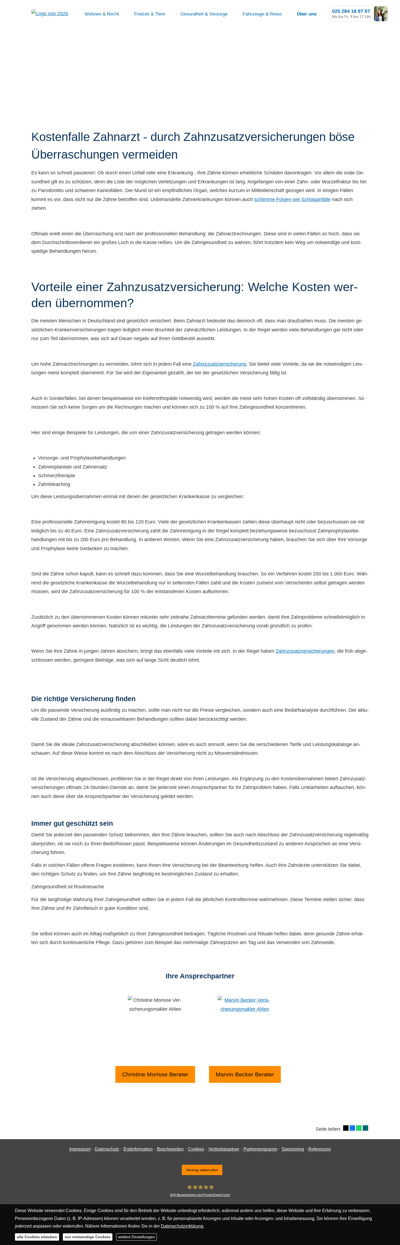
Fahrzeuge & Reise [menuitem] (262, 14)
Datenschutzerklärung (182, 1226)
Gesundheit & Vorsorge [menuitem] (203, 14)
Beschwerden (170, 1149)
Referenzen (319, 1149)
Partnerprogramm (260, 1149)
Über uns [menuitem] (306, 14)
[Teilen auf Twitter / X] (346, 1128)
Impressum (80, 1149)
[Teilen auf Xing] (365, 1128)
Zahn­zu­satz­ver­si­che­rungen (305, 651)
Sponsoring (293, 1149)
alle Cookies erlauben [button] (37, 1237)
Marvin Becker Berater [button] (245, 1074)
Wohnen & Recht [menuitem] (102, 14)
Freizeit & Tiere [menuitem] (149, 14)
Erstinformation (138, 1149)
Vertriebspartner (223, 1149)
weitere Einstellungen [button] (136, 1237)
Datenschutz (107, 1149)
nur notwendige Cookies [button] (87, 1237)
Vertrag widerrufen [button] (202, 1170)
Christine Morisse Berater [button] (155, 1074)
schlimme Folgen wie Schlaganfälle (292, 199)
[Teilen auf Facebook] (352, 1128)
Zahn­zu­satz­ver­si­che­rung (219, 364)
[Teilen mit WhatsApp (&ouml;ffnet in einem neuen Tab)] (359, 1128)
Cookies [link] (196, 1149)
